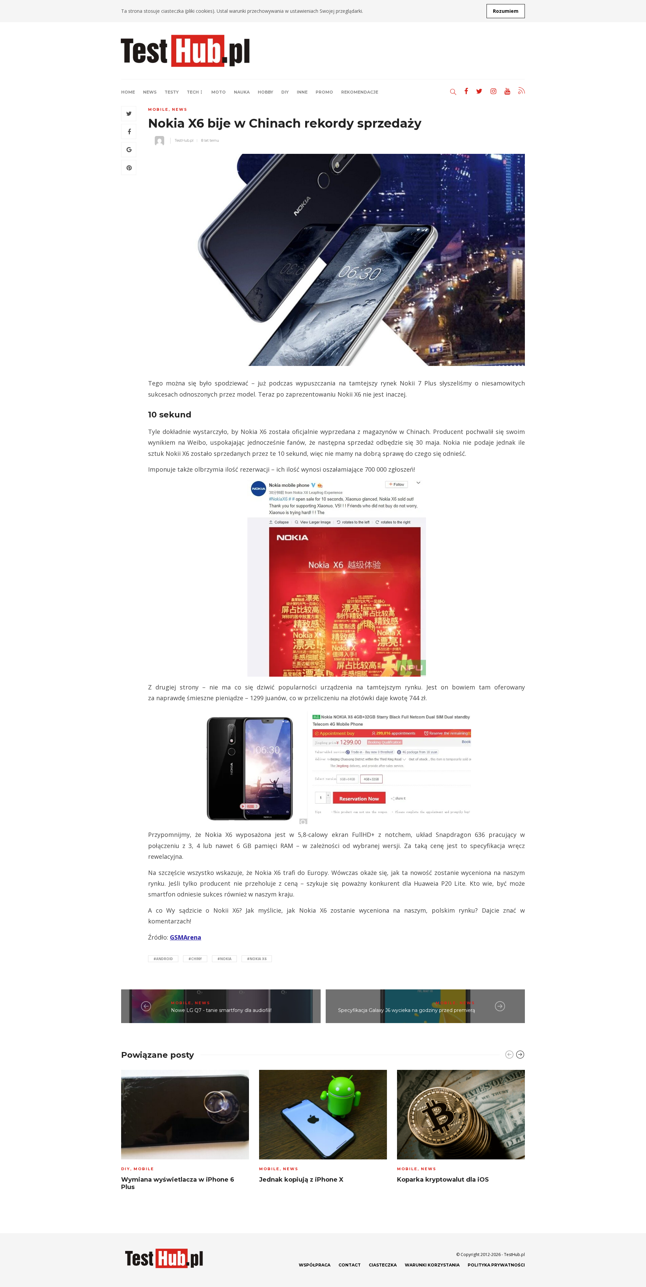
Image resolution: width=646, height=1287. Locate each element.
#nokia (224, 958)
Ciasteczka (383, 1264)
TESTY (172, 92)
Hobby (265, 92)
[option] (185, 1132)
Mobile (158, 109)
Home (128, 92)
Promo (324, 92)
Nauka (242, 92)
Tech (193, 92)
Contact (349, 1264)
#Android (163, 958)
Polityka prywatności (496, 1264)
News (149, 92)
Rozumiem (505, 11)
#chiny (195, 958)
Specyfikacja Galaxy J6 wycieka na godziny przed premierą (406, 1010)
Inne (302, 92)
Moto (218, 92)
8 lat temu (210, 140)
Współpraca (314, 1264)
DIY (285, 92)
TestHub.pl (184, 140)
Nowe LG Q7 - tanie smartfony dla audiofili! (221, 1010)
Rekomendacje (359, 92)
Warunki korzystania (432, 1264)
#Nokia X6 (256, 958)
